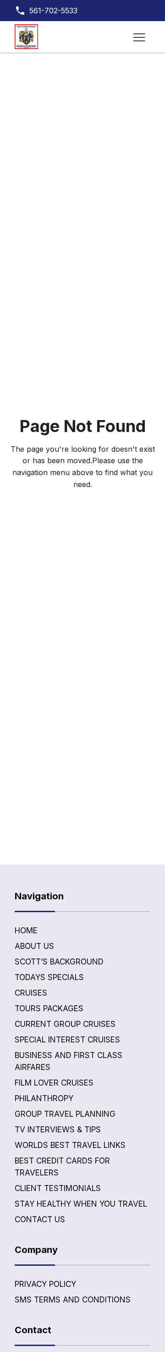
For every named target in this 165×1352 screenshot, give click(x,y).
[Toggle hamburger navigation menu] (139, 37)
